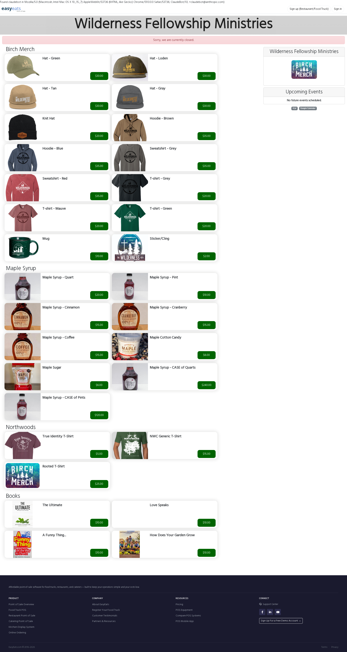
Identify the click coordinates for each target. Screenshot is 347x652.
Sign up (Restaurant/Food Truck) (309, 9)
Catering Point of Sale (21, 621)
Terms (324, 647)
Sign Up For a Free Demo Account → (281, 621)
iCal (294, 108)
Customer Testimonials (104, 616)
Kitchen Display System (21, 627)
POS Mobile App (185, 621)
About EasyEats (100, 604)
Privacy (334, 647)
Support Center (270, 604)
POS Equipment (184, 610)
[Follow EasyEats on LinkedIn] (270, 612)
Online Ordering (17, 633)
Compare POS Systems (188, 616)
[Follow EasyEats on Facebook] (262, 612)
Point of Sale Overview (21, 604)
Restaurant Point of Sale (22, 616)
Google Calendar (307, 108)
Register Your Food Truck (106, 610)
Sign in (338, 9)
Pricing (179, 604)
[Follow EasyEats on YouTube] (278, 612)
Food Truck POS (17, 610)
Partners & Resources (103, 621)
